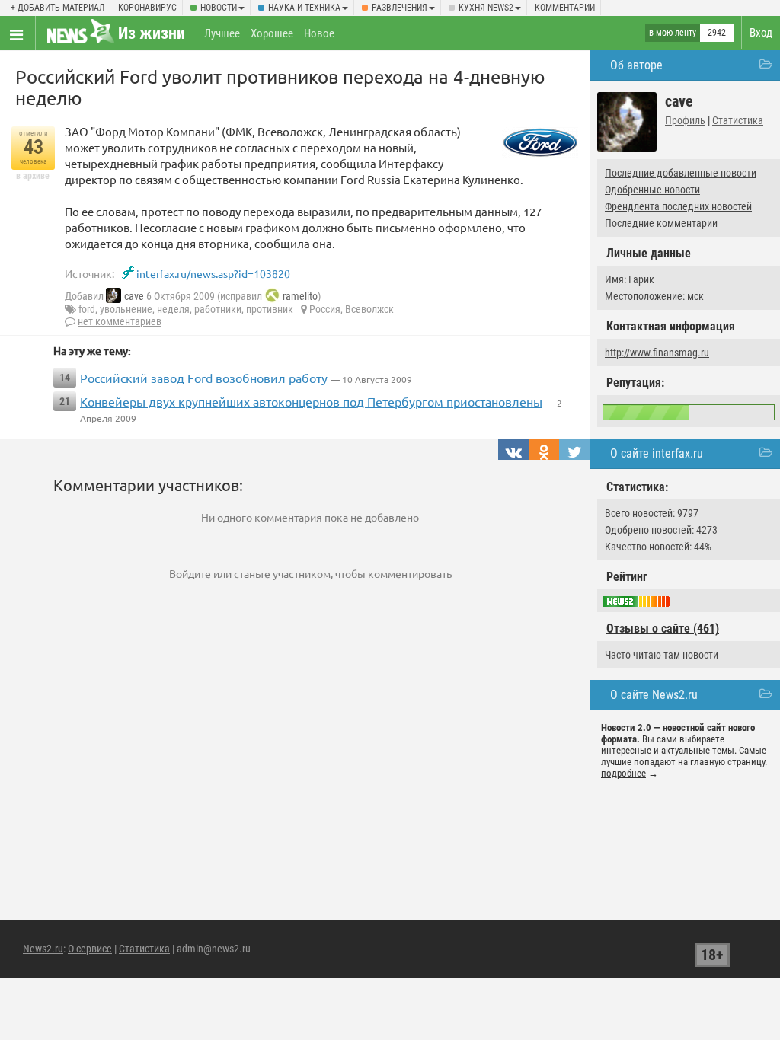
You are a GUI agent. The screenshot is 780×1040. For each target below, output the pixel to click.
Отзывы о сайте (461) (662, 628)
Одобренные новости (652, 189)
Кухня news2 (486, 7)
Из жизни (151, 33)
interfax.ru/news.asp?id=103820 (213, 273)
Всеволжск (369, 309)
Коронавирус (147, 7)
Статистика (737, 120)
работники (217, 309)
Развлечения (399, 7)
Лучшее (222, 33)
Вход (761, 33)
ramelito (300, 296)
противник (269, 309)
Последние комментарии (661, 223)
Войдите (190, 573)
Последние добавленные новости (680, 173)
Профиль (685, 120)
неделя (173, 309)
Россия (324, 309)
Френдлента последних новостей (678, 206)
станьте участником (282, 573)
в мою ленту (672, 32)
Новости (218, 7)
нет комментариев (119, 321)
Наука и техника (304, 7)
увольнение (126, 309)
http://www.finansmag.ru (657, 352)
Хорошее (272, 33)
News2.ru (43, 949)
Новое (319, 33)
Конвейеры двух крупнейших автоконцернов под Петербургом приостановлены (311, 401)
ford (86, 309)
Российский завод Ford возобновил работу (204, 377)
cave (134, 296)
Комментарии (565, 7)
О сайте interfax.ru (656, 453)
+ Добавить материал (57, 7)
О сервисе (90, 949)
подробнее (623, 773)
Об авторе (636, 65)
